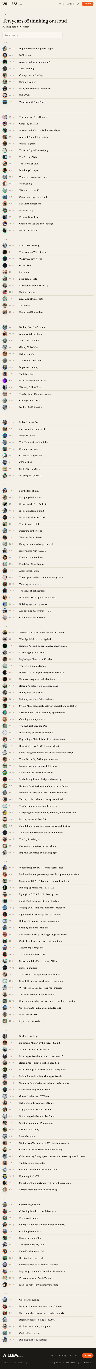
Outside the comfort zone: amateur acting (35, 1149)
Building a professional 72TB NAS (31, 887)
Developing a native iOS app (28, 285)
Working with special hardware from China (36, 632)
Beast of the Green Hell (26, 1258)
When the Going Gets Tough (28, 177)
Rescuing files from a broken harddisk (34, 1062)
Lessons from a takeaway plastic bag (33, 1189)
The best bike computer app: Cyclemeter (35, 974)
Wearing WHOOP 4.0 (25, 475)
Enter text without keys (26, 557)
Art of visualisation (24, 570)
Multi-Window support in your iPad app (34, 901)
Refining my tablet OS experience (31, 699)
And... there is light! (24, 340)
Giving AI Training (24, 347)
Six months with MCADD (27, 954)
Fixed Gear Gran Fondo (26, 564)
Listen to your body (24, 1129)
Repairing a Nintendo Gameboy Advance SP (37, 1271)
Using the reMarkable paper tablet (31, 544)
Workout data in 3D (24, 190)
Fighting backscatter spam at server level (35, 914)
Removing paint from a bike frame (32, 1116)
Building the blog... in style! (28, 1339)
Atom (73, 1363)
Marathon (19, 272)
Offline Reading (22, 81)
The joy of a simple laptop (27, 665)
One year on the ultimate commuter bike (35, 1007)
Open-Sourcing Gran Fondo (28, 197)
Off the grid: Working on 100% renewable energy (39, 1142)
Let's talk (87, 4)
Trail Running (21, 68)
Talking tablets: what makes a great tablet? (36, 799)
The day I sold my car (25, 839)
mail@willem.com (57, 1363)
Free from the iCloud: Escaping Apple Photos (37, 712)
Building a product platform (28, 604)
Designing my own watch (27, 652)
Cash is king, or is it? (24, 1333)
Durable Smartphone (25, 203)
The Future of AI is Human (28, 116)
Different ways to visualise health (31, 772)
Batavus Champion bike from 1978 (32, 1319)
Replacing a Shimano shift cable (30, 659)
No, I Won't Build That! (26, 298)
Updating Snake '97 (24, 1176)
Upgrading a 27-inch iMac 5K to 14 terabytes (37, 739)
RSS (67, 1363)
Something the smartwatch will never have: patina (40, 1182)
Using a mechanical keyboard (29, 88)
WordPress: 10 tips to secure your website (35, 987)
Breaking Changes (23, 170)
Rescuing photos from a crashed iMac (33, 685)
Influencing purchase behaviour (30, 732)
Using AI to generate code (27, 380)
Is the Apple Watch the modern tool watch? (36, 1056)
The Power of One (23, 163)
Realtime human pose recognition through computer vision (44, 874)
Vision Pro (19, 305)
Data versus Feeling (24, 245)
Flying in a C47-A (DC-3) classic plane (33, 894)
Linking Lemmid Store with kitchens (33, 765)
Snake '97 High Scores (25, 469)
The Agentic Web (23, 157)
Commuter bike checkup (27, 617)
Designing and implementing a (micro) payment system (42, 812)
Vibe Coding (20, 183)
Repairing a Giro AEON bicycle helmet (34, 745)
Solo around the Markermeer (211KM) (33, 961)
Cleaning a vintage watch (27, 719)
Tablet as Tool (21, 373)
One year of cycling (24, 1299)
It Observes (20, 55)
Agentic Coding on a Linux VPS (30, 61)
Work (61, 3)
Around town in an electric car (29, 1049)
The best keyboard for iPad (28, 725)
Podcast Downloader (25, 217)
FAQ (76, 1355)
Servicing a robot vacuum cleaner (31, 994)
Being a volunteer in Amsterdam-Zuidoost (35, 1306)
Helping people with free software (31, 1102)
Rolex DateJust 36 (23, 422)
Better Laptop (21, 210)
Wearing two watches (25, 584)
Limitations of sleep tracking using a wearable (37, 934)
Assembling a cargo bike (26, 947)
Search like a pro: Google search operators (36, 981)
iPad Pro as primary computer (30, 1326)
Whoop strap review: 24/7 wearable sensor (36, 867)
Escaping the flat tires (25, 497)
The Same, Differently (25, 360)
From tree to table (23, 1218)
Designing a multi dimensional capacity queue (38, 645)
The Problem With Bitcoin (27, 252)
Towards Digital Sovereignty (28, 150)
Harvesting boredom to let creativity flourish (37, 1313)
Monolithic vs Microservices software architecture (39, 825)
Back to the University (25, 407)
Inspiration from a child (26, 510)
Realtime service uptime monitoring (32, 597)
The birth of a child (24, 524)
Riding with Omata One (26, 692)
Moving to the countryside (27, 429)
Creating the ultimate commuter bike (33, 1169)
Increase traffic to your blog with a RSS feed (36, 672)
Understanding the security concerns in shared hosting (42, 1001)
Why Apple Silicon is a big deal (30, 639)
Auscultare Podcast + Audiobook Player (34, 130)
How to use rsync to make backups (32, 679)
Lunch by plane (22, 1136)
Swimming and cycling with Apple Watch (35, 1076)
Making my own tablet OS (27, 819)
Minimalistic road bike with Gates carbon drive (38, 792)
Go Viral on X (21, 265)
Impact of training (23, 367)
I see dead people (23, 278)
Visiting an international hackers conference (37, 907)
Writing (70, 3)
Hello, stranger (22, 353)
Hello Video (20, 95)
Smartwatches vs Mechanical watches (33, 1264)
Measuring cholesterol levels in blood (33, 845)
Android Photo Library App (28, 136)
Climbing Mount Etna (25, 1231)
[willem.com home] (12, 3)
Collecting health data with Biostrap (32, 1211)
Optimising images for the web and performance (39, 1082)
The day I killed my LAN (26, 1244)
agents (79, 1363)
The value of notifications (27, 590)
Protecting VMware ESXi (27, 517)
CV (78, 3)
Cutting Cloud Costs (24, 400)
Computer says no (23, 449)
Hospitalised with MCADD (27, 550)
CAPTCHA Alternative (25, 455)
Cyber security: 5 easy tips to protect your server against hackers (47, 1156)
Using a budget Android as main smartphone (37, 1069)
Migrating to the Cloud (25, 530)
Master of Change (23, 230)
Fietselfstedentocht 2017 (26, 1251)
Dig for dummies (23, 967)
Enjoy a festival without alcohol (30, 1109)
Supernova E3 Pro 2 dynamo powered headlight (39, 881)
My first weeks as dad (25, 1021)
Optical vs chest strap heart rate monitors (35, 941)
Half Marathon (22, 292)
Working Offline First (25, 387)
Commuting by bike (24, 1204)
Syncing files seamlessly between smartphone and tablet (43, 705)
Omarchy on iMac (23, 123)
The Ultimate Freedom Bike (28, 442)
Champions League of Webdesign (31, 223)
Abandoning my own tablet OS (30, 610)
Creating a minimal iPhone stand (31, 1122)
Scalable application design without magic (36, 779)
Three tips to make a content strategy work (36, 577)
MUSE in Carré (22, 435)
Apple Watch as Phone (25, 333)
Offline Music (21, 462)
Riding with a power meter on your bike (34, 921)
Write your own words (25, 258)
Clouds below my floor (25, 1238)
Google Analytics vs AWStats (29, 1096)
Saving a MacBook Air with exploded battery (37, 1224)
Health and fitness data (26, 312)
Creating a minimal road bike (29, 927)
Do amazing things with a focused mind (34, 1042)
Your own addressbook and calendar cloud (36, 832)
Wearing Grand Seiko (25, 537)
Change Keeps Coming (26, 75)
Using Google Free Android (28, 504)
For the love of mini (24, 490)
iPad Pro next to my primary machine (33, 1284)
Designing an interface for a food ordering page (38, 785)
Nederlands (89, 1363)
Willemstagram (22, 143)
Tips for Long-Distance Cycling (30, 393)
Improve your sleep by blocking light (33, 852)
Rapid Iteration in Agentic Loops (31, 48)
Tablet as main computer (27, 1162)
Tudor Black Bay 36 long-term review (33, 759)
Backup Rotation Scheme (27, 327)
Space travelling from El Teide (29, 1089)
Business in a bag (23, 1036)
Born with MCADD (23, 1014)
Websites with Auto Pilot (26, 101)
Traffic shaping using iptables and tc (33, 805)
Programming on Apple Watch (30, 1278)
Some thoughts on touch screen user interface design (41, 752)
